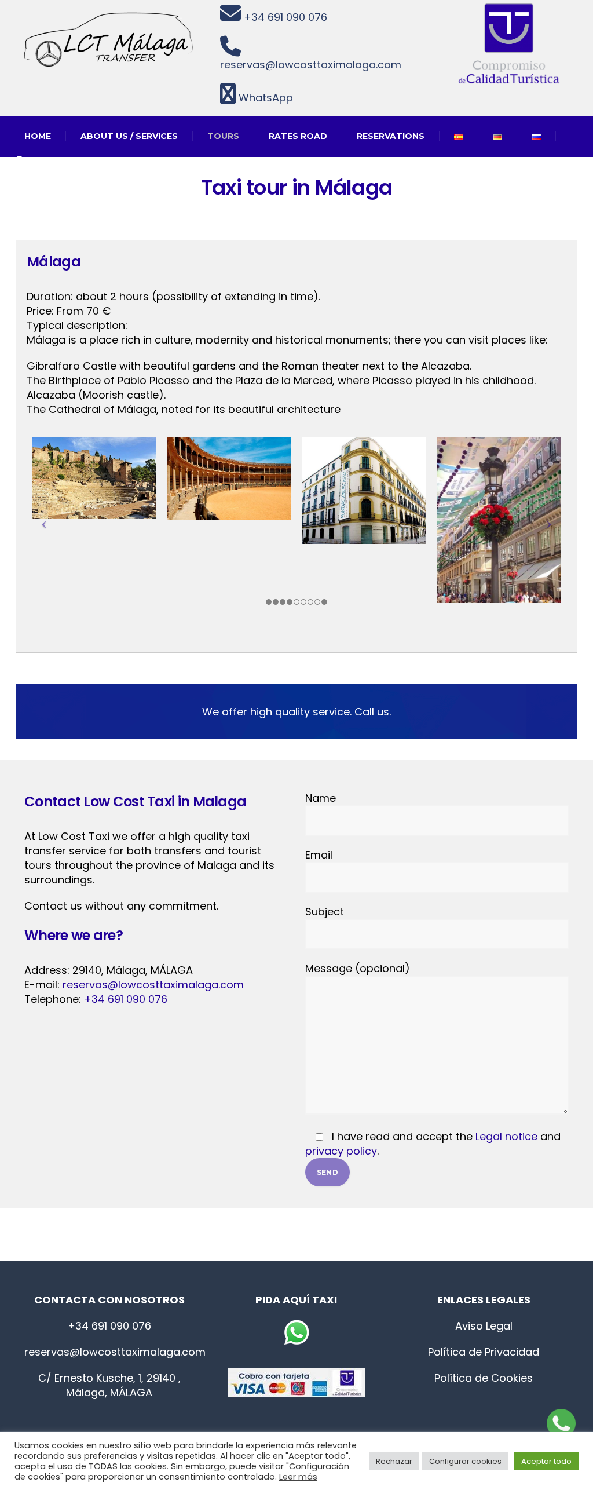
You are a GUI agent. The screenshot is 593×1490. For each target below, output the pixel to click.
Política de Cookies (483, 1378)
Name (320, 798)
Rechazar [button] (394, 1461)
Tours (223, 136)
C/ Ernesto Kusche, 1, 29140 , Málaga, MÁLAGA (109, 1385)
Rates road (298, 136)
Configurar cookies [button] (465, 1461)
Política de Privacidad (483, 1352)
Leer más (298, 1476)
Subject (324, 911)
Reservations (390, 136)
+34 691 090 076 (284, 17)
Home (37, 136)
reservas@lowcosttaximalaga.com (310, 64)
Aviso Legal (484, 1326)
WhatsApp (264, 97)
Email (318, 855)
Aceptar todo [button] (546, 1461)
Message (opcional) (357, 968)
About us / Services (129, 136)
